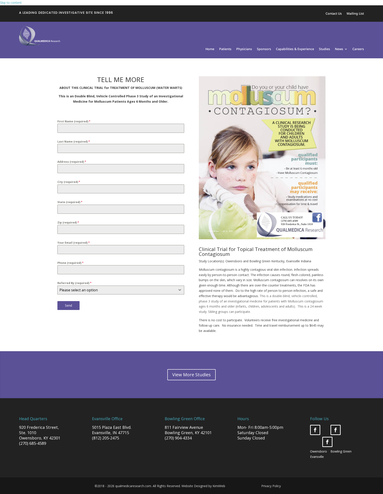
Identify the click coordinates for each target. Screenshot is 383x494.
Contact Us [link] (334, 14)
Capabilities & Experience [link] (295, 49)
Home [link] (209, 49)
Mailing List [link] (355, 14)
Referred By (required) (74, 283)
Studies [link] (324, 49)
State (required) (69, 202)
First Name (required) (73, 121)
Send (68, 305)
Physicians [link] (244, 49)
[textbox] (117, 290)
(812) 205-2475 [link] (105, 438)
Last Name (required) (73, 141)
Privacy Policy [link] (271, 486)
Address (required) (71, 162)
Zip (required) (68, 222)
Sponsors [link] (264, 49)
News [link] (339, 49)
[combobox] (120, 290)
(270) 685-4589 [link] (32, 443)
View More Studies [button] (191, 375)
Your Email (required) (73, 243)
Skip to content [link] (11, 2)
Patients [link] (225, 49)
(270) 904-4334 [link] (178, 438)
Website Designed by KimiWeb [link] (203, 486)
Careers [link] (358, 49)
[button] (315, 430)
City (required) (68, 182)
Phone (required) (70, 263)
